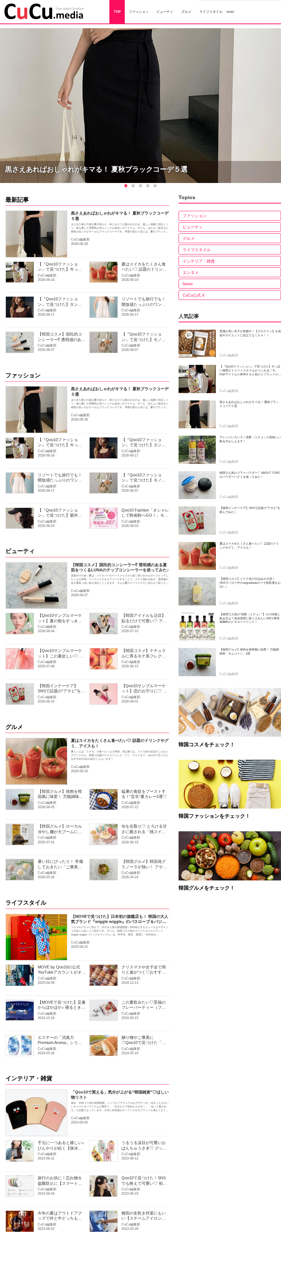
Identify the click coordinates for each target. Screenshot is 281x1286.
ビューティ (20, 551)
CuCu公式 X (194, 295)
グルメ (14, 727)
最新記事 (17, 200)
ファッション (23, 375)
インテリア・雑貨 (28, 1078)
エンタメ (191, 272)
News (188, 284)
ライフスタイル (25, 903)
